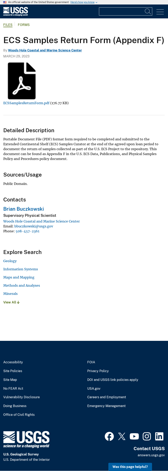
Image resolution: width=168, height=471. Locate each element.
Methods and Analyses (21, 285)
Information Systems (20, 269)
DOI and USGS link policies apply (112, 380)
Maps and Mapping (18, 277)
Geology (10, 261)
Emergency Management (106, 406)
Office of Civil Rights (19, 415)
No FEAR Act (13, 388)
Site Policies (12, 371)
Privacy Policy (98, 371)
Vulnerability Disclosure (21, 397)
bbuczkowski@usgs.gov (33, 226)
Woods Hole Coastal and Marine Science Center (45, 50)
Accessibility (13, 362)
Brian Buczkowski (23, 209)
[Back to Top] (153, 456)
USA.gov (93, 388)
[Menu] (160, 12)
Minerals (10, 294)
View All (10, 302)
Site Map (10, 380)
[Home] (15, 15)
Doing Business (14, 406)
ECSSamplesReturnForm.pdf (26, 103)
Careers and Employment (106, 397)
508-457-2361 (27, 231)
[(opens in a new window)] (109, 436)
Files (7, 25)
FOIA (91, 362)
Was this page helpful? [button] (130, 467)
